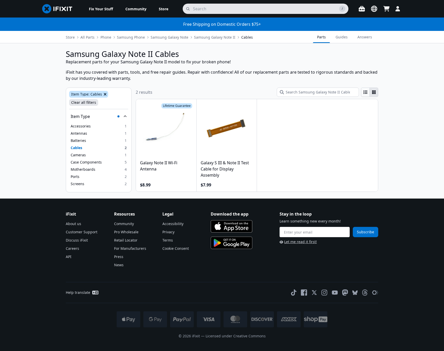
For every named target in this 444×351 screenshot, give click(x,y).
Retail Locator (125, 240)
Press (118, 256)
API (68, 256)
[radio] (365, 92)
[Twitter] (314, 292)
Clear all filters (83, 102)
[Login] (398, 9)
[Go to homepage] (59, 8)
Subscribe (365, 231)
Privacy (168, 231)
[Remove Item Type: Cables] (104, 94)
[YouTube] (335, 292)
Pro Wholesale (126, 231)
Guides (342, 37)
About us (73, 223)
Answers (364, 37)
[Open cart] (386, 9)
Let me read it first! (300, 241)
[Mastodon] (345, 292)
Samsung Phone (131, 37)
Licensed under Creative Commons (236, 335)
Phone (105, 37)
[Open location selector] (374, 9)
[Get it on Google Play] (231, 243)
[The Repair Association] (375, 292)
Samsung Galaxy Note (169, 37)
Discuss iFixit (77, 240)
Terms (167, 240)
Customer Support (81, 231)
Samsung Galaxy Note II (214, 37)
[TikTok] (294, 292)
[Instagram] (324, 292)
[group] (369, 92)
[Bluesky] (355, 292)
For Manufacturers (130, 248)
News (119, 264)
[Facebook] (304, 292)
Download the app (229, 214)
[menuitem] (101, 9)
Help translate (78, 292)
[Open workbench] (362, 9)
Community (124, 223)
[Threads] (365, 292)
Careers (72, 248)
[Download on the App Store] (231, 226)
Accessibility (172, 223)
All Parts (87, 37)
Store (70, 37)
